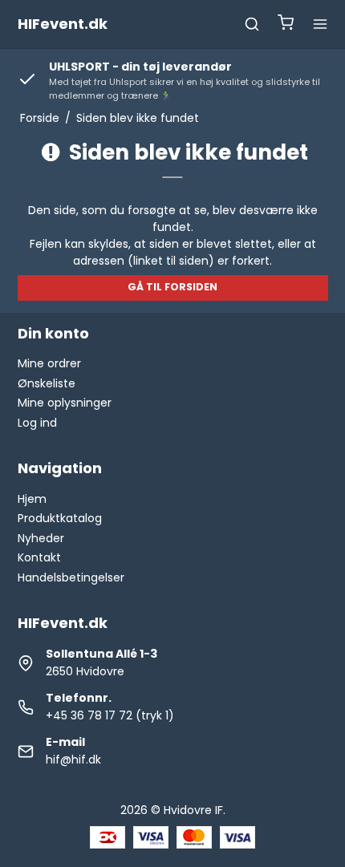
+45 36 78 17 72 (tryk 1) (110, 715)
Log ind (37, 423)
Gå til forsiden (172, 287)
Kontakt (39, 557)
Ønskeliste (46, 383)
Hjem (32, 499)
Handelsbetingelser (71, 577)
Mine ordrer (49, 363)
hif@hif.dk (73, 760)
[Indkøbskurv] (286, 24)
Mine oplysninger (65, 403)
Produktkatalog (60, 518)
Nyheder (41, 538)
